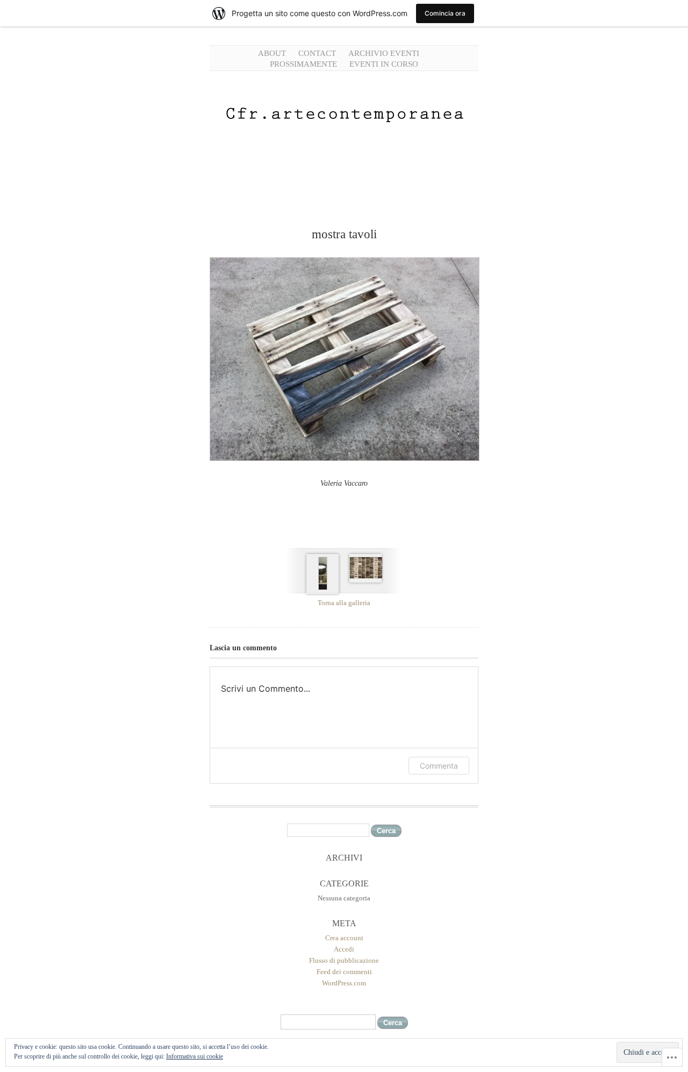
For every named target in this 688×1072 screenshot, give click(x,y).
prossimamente (303, 64)
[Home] (344, 155)
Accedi (344, 949)
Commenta (439, 765)
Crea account (344, 938)
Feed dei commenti (344, 972)
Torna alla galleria (344, 603)
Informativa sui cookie (194, 1056)
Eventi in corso (383, 64)
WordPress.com (344, 983)
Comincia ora (445, 13)
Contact (317, 53)
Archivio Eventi (383, 53)
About (272, 53)
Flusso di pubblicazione (344, 960)
